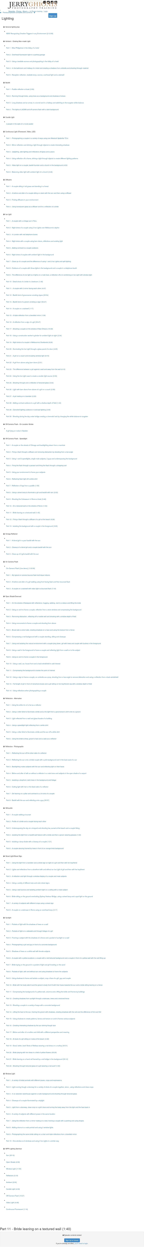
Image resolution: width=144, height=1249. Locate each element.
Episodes (12, 11)
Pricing (18, 11)
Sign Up (52, 15)
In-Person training (36, 11)
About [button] (25, 11)
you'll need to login (81, 1243)
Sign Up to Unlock (72, 1240)
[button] (0, 10)
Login (46, 11)
